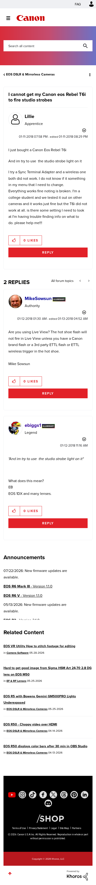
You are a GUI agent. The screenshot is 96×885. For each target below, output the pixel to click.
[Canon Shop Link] (48, 818)
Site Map (64, 828)
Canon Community (31, 18)
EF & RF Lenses (16, 681)
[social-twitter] (53, 794)
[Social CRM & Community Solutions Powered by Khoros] (77, 874)
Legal (54, 828)
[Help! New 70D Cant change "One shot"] (88, 280)
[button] (14, 240)
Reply (48, 252)
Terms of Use (19, 828)
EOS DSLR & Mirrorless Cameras (30, 74)
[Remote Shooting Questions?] (80, 280)
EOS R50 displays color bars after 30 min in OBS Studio (45, 746)
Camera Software (18, 653)
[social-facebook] (43, 794)
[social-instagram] (22, 794)
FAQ (78, 4)
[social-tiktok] (32, 794)
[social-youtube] (12, 794)
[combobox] (48, 45)
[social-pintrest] (74, 794)
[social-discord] (48, 803)
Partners (76, 828)
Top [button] (9, 873)
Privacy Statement (38, 828)
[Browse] (11, 18)
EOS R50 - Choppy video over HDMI (30, 724)
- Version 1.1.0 (27, 586)
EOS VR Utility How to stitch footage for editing (39, 646)
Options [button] (89, 74)
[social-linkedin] (84, 794)
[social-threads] (64, 794)
